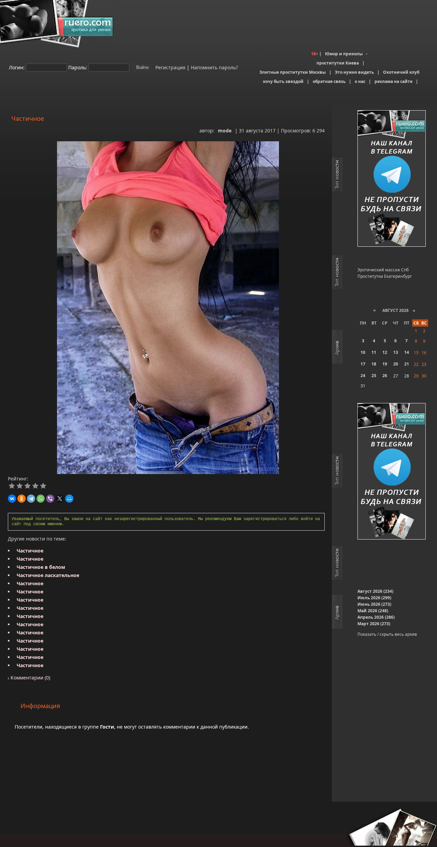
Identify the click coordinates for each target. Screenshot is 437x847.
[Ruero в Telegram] (391, 179)
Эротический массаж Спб (383, 270)
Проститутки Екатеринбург (384, 276)
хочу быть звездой (283, 81)
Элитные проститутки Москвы (292, 72)
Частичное (30, 550)
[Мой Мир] (69, 498)
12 (384, 352)
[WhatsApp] (41, 498)
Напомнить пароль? (214, 67)
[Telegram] (31, 498)
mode (224, 130)
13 (395, 352)
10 (363, 352)
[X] (60, 498)
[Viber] (50, 498)
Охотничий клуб (401, 72)
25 (373, 375)
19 (384, 364)
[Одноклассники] (21, 498)
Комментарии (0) (29, 677)
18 (373, 364)
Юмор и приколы (344, 54)
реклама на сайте (393, 81)
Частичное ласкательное (48, 575)
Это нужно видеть (354, 72)
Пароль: (77, 67)
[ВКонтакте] (12, 498)
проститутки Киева (337, 63)
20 (395, 364)
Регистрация (169, 67)
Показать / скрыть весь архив (387, 634)
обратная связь (329, 81)
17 (363, 364)
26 (384, 375)
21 (406, 364)
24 (363, 375)
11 (373, 352)
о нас (360, 81)
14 (406, 352)
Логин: (17, 67)
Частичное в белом (41, 567)
